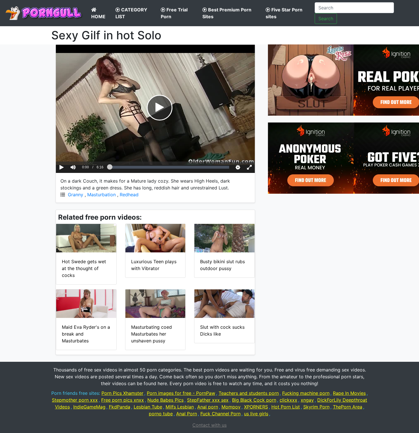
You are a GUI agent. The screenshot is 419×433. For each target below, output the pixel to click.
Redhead (129, 194)
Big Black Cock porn (254, 400)
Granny (75, 194)
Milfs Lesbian (180, 407)
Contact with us (209, 425)
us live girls (256, 413)
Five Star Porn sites (284, 13)
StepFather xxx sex (208, 400)
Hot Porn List (285, 407)
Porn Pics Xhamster (122, 393)
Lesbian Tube (148, 407)
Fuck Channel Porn (220, 413)
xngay (307, 400)
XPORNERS (256, 407)
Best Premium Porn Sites (226, 13)
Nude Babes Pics (165, 400)
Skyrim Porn (316, 407)
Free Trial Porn (174, 13)
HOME (98, 16)
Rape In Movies (349, 393)
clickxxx (288, 400)
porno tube (161, 413)
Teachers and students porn (249, 393)
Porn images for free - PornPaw (181, 393)
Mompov (231, 407)
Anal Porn (186, 413)
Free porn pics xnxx (122, 400)
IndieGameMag (89, 407)
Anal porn (207, 407)
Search (325, 18)
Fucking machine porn (305, 393)
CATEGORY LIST (131, 13)
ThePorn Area (347, 407)
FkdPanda (119, 407)
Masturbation (101, 194)
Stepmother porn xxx (75, 400)
